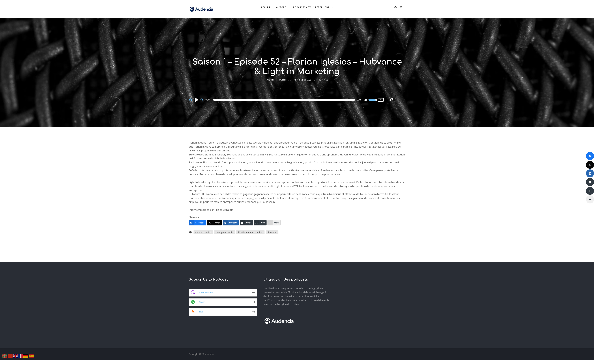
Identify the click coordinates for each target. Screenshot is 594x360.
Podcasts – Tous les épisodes (312, 7)
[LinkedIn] (590, 173)
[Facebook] (590, 156)
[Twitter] (590, 165)
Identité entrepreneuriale (250, 232)
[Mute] (366, 100)
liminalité (272, 232)
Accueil (266, 7)
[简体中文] (10, 355)
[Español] (31, 355)
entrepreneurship (224, 232)
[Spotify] (395, 7)
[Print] (590, 191)
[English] (15, 355)
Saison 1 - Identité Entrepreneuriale (288, 80)
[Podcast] (401, 7)
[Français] (20, 355)
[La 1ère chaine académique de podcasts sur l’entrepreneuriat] (201, 9)
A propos (282, 7)
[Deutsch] (26, 355)
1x (381, 100)
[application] (284, 100)
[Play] (196, 100)
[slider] (372, 102)
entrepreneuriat (203, 232)
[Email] (590, 182)
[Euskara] (5, 355)
